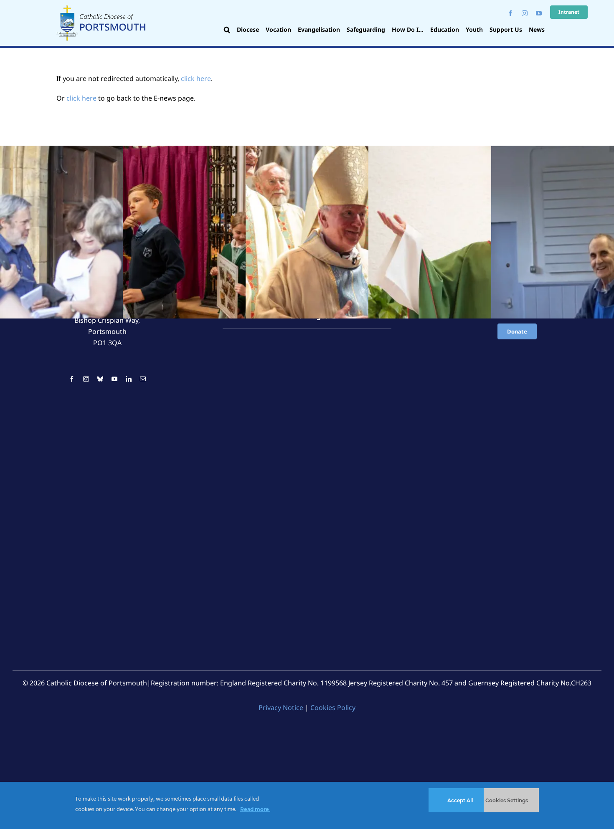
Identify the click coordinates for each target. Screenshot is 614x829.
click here (196, 78)
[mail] (143, 379)
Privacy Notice (281, 707)
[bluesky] (100, 379)
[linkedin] (129, 379)
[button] (227, 30)
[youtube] (539, 13)
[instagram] (525, 13)
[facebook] (510, 13)
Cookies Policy (332, 707)
